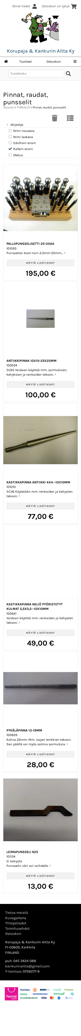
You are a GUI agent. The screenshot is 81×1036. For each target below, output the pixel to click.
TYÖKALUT (23, 107)
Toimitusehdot (17, 928)
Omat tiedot (21, 6)
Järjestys (16, 125)
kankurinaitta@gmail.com (27, 966)
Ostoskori (54, 61)
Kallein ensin (23, 149)
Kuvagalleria (15, 918)
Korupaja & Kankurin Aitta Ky (40, 51)
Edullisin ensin (24, 143)
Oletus (18, 155)
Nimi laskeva (23, 137)
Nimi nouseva (23, 131)
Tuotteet (25, 61)
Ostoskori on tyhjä (56, 6)
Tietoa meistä (16, 913)
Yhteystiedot (15, 923)
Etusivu (9, 107)
